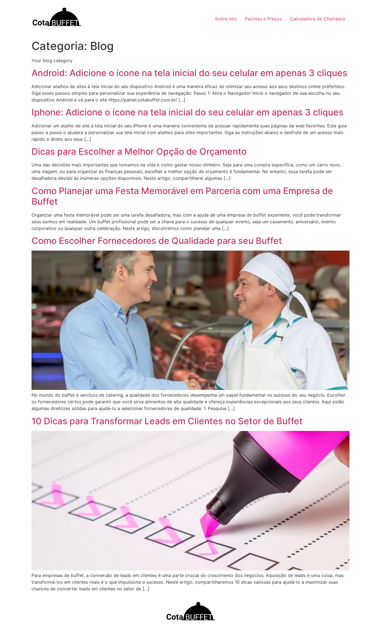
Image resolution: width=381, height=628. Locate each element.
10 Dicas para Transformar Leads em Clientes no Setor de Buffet (167, 421)
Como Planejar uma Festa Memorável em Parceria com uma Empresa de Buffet (182, 196)
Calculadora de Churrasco (317, 18)
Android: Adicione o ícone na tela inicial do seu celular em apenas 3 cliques (189, 72)
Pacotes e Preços (263, 18)
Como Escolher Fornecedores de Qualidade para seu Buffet (157, 240)
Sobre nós (226, 18)
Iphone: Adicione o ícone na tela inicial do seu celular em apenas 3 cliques (187, 112)
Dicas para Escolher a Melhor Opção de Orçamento (139, 151)
